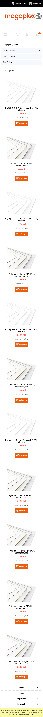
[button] (5, 34)
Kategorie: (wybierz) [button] (9, 50)
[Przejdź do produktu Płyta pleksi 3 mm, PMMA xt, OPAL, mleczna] (21, 202)
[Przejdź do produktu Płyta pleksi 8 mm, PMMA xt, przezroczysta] (21, 590)
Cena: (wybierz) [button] (8, 62)
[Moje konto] (27, 34)
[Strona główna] (21, 19)
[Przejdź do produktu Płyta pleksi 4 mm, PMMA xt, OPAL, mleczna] (21, 313)
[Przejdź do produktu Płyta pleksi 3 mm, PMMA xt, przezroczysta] (21, 258)
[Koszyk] (37, 34)
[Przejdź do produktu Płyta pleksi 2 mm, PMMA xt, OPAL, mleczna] (21, 92)
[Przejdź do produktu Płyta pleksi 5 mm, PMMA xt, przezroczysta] (21, 479)
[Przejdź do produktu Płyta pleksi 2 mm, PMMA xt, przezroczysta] (21, 147)
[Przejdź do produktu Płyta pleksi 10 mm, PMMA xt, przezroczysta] (21, 645)
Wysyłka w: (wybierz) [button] (10, 56)
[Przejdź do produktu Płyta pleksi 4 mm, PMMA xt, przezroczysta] (21, 368)
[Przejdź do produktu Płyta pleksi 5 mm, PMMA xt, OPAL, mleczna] (21, 424)
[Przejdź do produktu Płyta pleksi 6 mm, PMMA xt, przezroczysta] (21, 534)
